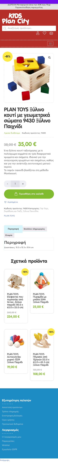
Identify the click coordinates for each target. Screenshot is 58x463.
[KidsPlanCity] (15, 24)
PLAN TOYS (9, 216)
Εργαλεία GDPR (9, 449)
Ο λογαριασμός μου (11, 437)
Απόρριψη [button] (4, 460)
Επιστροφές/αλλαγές (12, 416)
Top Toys (44, 208)
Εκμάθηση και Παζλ (13, 211)
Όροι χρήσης (8, 420)
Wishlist (6, 445)
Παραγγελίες (8, 441)
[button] (49, 57)
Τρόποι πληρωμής (10, 411)
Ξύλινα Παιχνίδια (30, 211)
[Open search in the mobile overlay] (29, 28)
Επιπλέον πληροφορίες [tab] (34, 229)
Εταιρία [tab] (8, 235)
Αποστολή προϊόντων (12, 407)
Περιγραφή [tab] (13, 229)
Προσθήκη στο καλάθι (31, 193)
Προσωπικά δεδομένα (12, 424)
